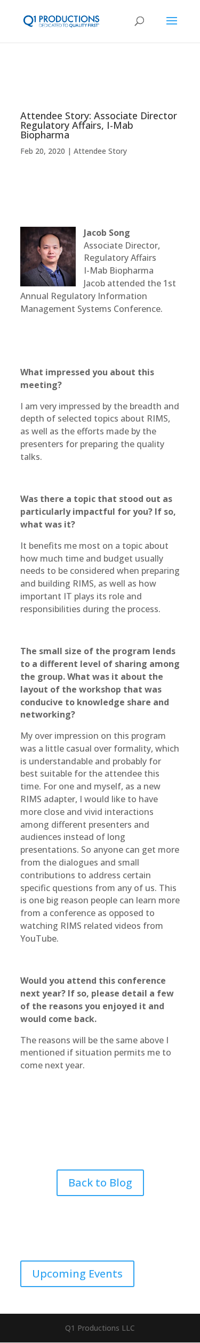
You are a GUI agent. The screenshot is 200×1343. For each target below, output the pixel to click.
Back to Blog (100, 1182)
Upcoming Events (77, 1273)
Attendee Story (100, 151)
